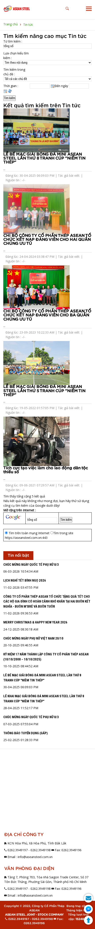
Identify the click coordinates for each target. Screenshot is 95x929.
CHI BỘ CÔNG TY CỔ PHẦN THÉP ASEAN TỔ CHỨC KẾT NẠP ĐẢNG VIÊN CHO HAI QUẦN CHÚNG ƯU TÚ (47, 240)
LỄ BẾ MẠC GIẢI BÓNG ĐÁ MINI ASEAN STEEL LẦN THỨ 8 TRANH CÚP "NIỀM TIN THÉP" (44, 158)
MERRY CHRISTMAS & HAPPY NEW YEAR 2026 (35, 622)
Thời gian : (10, 86)
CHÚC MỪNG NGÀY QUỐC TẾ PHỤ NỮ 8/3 (31, 565)
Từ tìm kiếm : (12, 41)
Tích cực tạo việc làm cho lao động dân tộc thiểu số (45, 470)
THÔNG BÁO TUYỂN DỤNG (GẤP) (25, 733)
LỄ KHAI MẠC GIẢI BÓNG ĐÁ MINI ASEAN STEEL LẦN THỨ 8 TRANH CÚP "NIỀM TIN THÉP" (43, 698)
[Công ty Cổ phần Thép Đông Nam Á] (16, 9)
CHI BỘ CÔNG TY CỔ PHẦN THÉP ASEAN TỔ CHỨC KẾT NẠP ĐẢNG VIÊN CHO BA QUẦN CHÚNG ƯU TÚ (47, 315)
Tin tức (28, 24)
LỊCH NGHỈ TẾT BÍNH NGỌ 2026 (24, 580)
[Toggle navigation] (89, 9)
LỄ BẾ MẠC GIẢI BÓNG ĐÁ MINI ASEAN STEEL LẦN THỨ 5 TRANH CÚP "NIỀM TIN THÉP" (44, 391)
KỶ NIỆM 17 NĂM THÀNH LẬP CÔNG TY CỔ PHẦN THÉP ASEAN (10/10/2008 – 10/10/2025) (46, 656)
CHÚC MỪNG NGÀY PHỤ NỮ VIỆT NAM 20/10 (33, 638)
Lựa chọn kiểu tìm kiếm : (16, 55)
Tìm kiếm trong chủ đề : (14, 71)
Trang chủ (10, 24)
